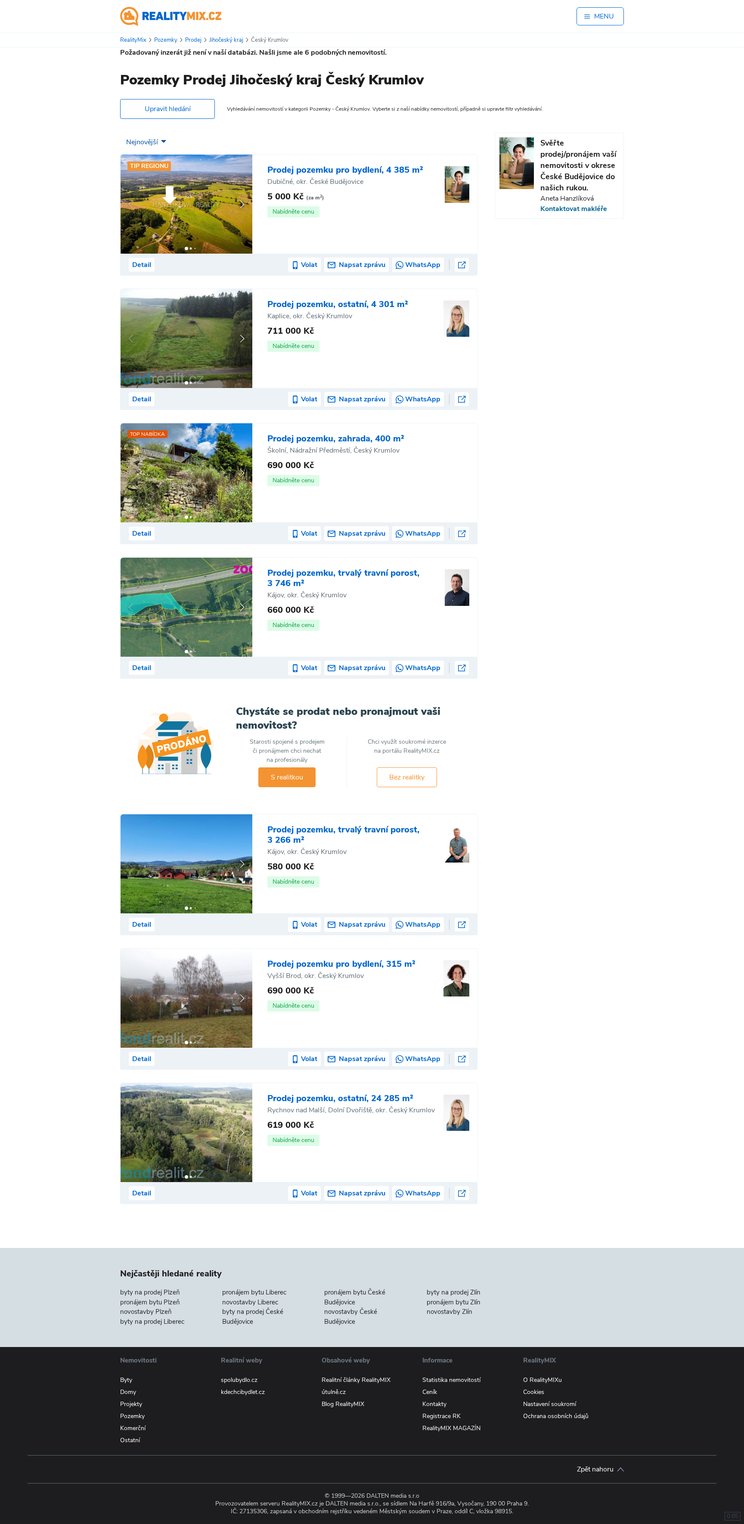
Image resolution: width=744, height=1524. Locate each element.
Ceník (429, 1392)
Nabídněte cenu (293, 212)
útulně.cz (334, 1392)
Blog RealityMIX (343, 1404)
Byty (126, 1380)
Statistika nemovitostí (451, 1380)
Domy (128, 1392)
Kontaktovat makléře (573, 209)
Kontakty (434, 1404)
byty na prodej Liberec (152, 1321)
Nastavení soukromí (549, 1404)
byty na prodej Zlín (453, 1292)
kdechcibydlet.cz (243, 1392)
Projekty (131, 1404)
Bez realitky (407, 777)
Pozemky (132, 1416)
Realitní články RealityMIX (356, 1380)
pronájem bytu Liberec (254, 1292)
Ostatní (130, 1440)
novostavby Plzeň (146, 1311)
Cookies (533, 1392)
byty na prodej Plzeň (150, 1292)
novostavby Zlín (449, 1311)
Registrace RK (441, 1416)
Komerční (133, 1428)
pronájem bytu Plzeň (150, 1302)
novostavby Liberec (250, 1302)
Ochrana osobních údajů (556, 1416)
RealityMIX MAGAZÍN (451, 1428)
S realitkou (287, 777)
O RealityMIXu (542, 1380)
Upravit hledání (168, 109)
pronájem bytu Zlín (453, 1302)
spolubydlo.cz (239, 1380)
